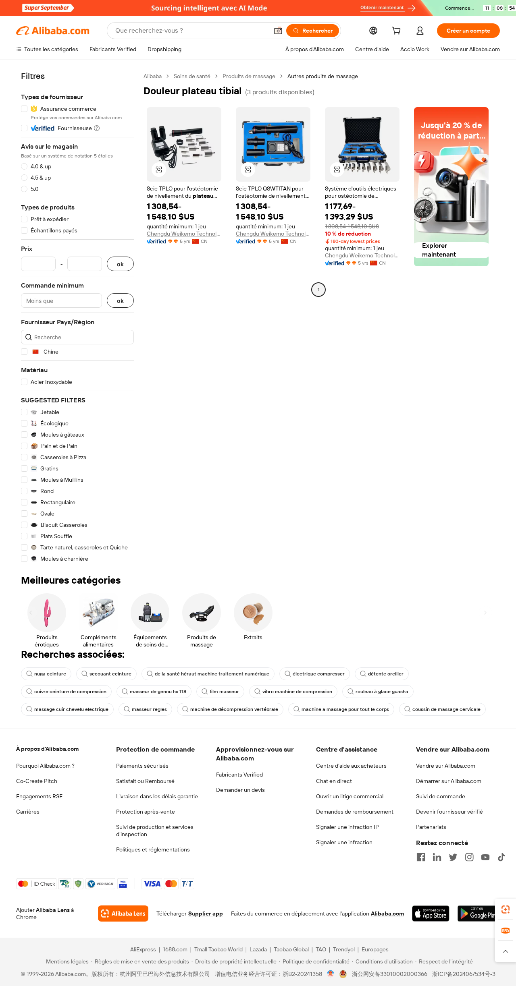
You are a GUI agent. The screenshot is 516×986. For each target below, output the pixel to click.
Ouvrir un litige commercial (349, 796)
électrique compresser (319, 674)
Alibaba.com (387, 913)
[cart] (398, 32)
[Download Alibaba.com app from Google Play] (479, 913)
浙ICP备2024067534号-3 (463, 974)
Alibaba (153, 76)
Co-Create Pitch (36, 781)
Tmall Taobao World (218, 949)
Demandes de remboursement (354, 811)
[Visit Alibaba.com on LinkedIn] (437, 857)
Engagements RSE (39, 796)
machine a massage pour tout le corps (345, 709)
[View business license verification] (331, 974)
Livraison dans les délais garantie (157, 796)
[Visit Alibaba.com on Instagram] (469, 857)
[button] (278, 30)
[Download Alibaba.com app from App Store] (430, 913)
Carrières (28, 811)
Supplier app (205, 913)
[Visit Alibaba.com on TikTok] (501, 857)
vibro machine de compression (297, 691)
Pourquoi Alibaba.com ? (45, 765)
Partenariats (431, 827)
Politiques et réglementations (153, 849)
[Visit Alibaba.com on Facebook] (421, 857)
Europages (375, 949)
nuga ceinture (50, 674)
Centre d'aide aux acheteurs (351, 765)
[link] (505, 909)
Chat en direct (334, 781)
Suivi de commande (440, 796)
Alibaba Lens (53, 910)
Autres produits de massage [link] (322, 76)
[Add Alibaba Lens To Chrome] (123, 913)
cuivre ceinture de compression (70, 691)
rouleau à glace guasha (382, 691)
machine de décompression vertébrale (234, 709)
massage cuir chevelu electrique (71, 709)
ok (120, 264)
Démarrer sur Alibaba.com (448, 781)
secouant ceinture (110, 674)
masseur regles (149, 709)
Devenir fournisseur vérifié (449, 811)
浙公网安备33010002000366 (389, 974)
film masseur (224, 691)
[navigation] (77, 318)
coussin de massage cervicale (446, 709)
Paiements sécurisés (142, 765)
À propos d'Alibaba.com (47, 749)
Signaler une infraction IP (347, 827)
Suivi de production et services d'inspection (155, 830)
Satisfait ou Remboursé (145, 781)
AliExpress (143, 949)
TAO (321, 949)
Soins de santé (192, 76)
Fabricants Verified (239, 774)
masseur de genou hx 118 (158, 691)
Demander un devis (240, 790)
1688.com (175, 949)
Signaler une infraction (344, 842)
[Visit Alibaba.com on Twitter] (453, 857)
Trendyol (344, 949)
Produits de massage (249, 76)
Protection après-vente (145, 811)
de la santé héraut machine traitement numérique (212, 674)
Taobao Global (291, 949)
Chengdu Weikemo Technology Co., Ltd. (184, 233)
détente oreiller (386, 674)
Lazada (258, 949)
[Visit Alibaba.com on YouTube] (485, 857)
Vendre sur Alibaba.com (445, 765)
